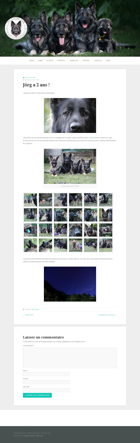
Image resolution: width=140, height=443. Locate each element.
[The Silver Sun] (70, 28)
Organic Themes (29, 436)
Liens (108, 60)
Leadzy (91, 138)
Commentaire (28, 346)
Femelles (74, 60)
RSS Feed (39, 436)
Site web (26, 387)
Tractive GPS (29, 315)
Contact (98, 60)
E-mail (25, 379)
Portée (86, 60)
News (32, 60)
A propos (61, 60)
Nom (25, 371)
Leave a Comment (30, 77)
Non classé (35, 309)
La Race (49, 60)
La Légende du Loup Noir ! (106, 315)
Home (40, 60)
